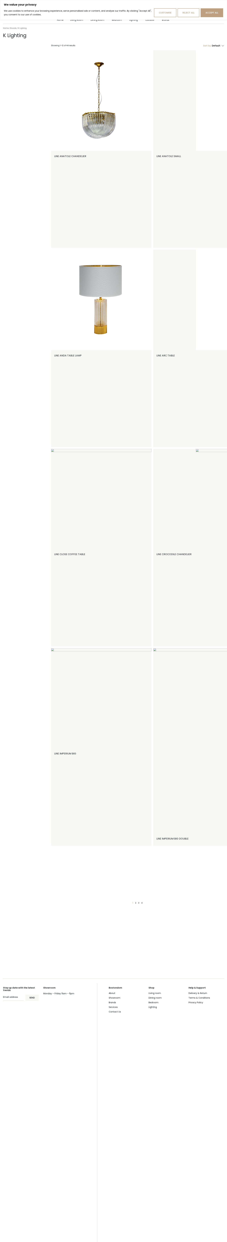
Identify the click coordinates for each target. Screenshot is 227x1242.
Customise (165, 12)
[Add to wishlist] (147, 157)
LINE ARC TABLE (165, 355)
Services (113, 1007)
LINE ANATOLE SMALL (168, 156)
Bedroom (153, 1002)
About (112, 993)
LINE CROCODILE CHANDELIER (173, 554)
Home (6, 28)
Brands (112, 1002)
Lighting (153, 1007)
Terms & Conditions (199, 997)
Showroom (114, 997)
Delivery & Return (198, 993)
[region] (113, 10)
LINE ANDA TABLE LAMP (68, 355)
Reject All (188, 12)
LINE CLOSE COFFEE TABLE (69, 554)
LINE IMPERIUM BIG (65, 753)
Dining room (155, 997)
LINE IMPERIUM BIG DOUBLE (172, 838)
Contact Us (115, 1011)
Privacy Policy (196, 1002)
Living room (155, 993)
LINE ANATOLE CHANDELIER (70, 156)
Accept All (212, 12)
